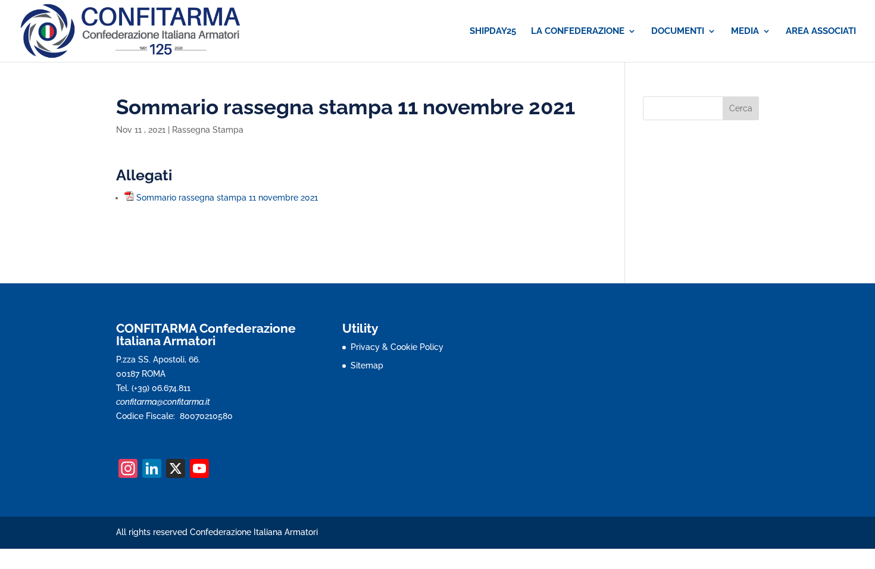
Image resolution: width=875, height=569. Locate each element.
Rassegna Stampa (207, 130)
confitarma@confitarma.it (163, 402)
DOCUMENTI (677, 31)
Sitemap (367, 365)
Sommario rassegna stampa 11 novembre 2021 (227, 197)
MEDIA (745, 31)
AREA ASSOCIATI (821, 31)
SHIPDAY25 (493, 31)
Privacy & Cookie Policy (397, 347)
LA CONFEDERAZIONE (577, 31)
